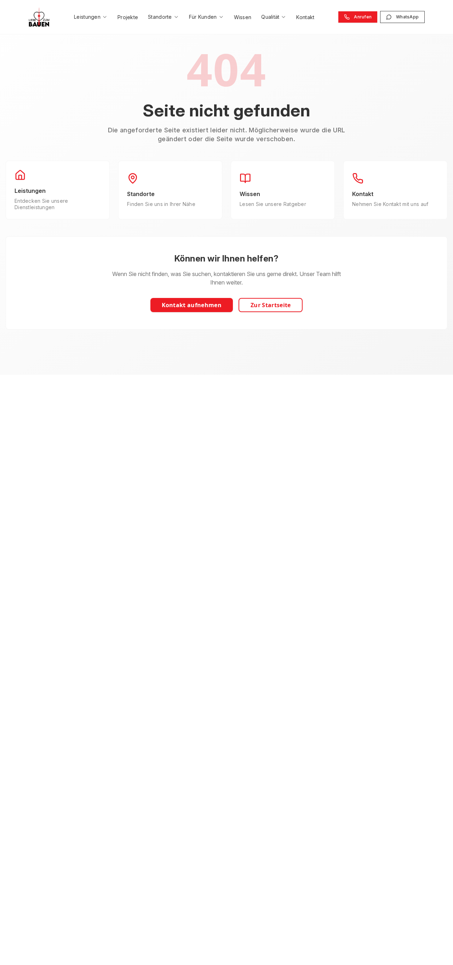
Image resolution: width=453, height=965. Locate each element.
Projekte (127, 17)
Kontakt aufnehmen (192, 305)
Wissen (243, 17)
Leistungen (87, 17)
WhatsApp (407, 16)
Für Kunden (203, 17)
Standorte (160, 17)
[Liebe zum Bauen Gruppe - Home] (39, 17)
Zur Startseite (271, 305)
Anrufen (363, 16)
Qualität (270, 17)
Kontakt (305, 17)
